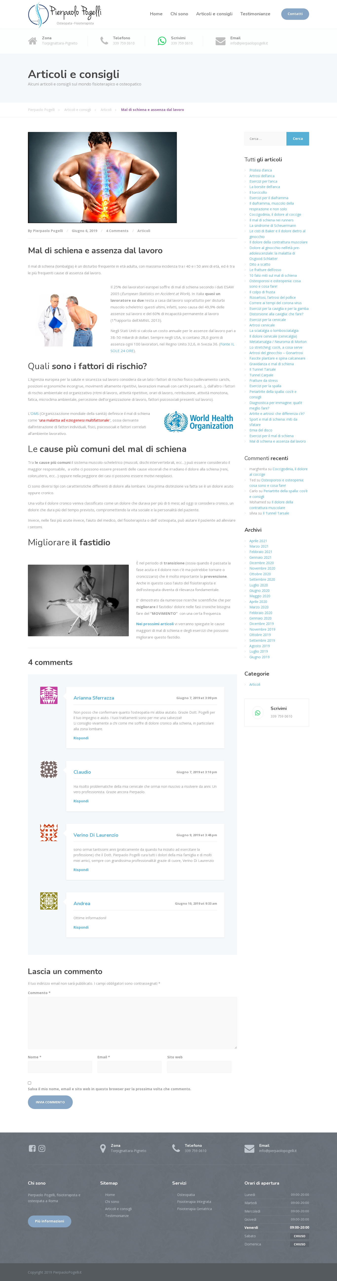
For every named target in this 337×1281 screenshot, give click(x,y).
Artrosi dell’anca (262, 175)
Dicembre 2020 (261, 562)
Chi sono (179, 14)
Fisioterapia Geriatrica (194, 1208)
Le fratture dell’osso (265, 269)
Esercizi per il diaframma (268, 197)
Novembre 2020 (262, 568)
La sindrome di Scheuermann (272, 225)
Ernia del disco (260, 430)
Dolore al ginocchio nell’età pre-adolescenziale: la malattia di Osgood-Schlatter (274, 253)
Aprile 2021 (258, 540)
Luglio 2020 (258, 585)
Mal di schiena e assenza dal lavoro (277, 441)
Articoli (143, 230)
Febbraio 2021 (260, 551)
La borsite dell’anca (264, 186)
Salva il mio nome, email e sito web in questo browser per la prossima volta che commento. (109, 1089)
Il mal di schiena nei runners (271, 220)
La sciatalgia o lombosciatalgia (274, 330)
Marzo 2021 (259, 546)
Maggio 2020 (259, 596)
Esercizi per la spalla (265, 386)
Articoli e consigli (214, 14)
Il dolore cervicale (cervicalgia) (273, 336)
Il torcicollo (258, 192)
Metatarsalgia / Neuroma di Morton (278, 341)
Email (103, 1057)
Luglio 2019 (258, 651)
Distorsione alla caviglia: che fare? (276, 314)
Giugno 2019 (259, 657)
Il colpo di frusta (262, 292)
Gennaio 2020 (260, 618)
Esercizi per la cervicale (267, 319)
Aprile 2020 (258, 601)
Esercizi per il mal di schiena (271, 435)
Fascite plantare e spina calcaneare (277, 358)
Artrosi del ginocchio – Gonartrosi (276, 352)
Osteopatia (186, 1194)
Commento (39, 992)
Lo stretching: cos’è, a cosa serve (275, 347)
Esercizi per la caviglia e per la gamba (279, 308)
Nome (34, 1057)
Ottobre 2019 (260, 634)
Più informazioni (49, 1221)
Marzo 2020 (259, 607)
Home (156, 14)
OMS (35, 413)
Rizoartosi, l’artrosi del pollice (272, 297)
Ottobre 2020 (260, 574)
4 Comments (117, 230)
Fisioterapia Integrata (194, 1201)
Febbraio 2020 (260, 612)
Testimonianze (255, 14)
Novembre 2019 (262, 629)
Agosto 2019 (259, 645)
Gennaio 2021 (260, 557)
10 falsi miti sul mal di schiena (273, 275)
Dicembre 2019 (261, 623)
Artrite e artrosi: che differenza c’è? (276, 413)
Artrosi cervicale (262, 325)
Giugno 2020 (259, 590)
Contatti (295, 14)
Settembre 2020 (262, 579)
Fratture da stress (263, 380)
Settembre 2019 (262, 640)
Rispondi (81, 738)
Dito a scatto (259, 264)
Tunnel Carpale (261, 375)
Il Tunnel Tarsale (262, 369)
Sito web (175, 1057)
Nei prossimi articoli (155, 623)
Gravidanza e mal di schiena (271, 364)
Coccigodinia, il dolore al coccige (275, 214)
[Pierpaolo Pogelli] (65, 14)
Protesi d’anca (260, 170)
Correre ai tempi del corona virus (275, 302)
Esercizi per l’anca (263, 181)
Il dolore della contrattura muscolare (278, 242)
